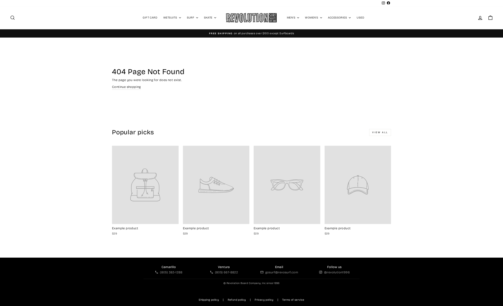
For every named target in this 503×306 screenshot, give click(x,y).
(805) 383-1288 (171, 272)
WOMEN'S (312, 17)
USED (360, 17)
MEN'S (291, 17)
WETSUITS (170, 17)
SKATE (208, 17)
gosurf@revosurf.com (281, 272)
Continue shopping (126, 87)
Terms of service (293, 299)
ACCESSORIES (338, 17)
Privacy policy (264, 299)
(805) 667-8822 (226, 272)
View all (380, 132)
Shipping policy (209, 299)
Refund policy (237, 299)
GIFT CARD (150, 17)
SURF (191, 17)
